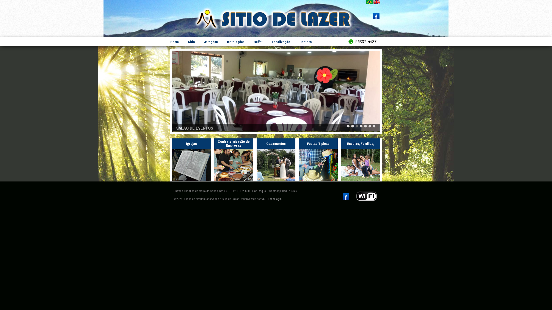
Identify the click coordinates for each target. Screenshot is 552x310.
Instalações (236, 41)
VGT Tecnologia (271, 199)
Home (174, 41)
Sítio (191, 41)
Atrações (211, 41)
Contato (306, 41)
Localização (281, 41)
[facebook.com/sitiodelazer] (376, 18)
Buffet (258, 41)
